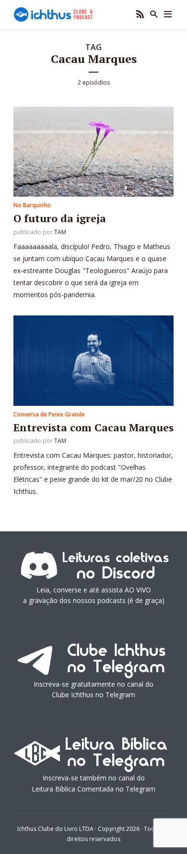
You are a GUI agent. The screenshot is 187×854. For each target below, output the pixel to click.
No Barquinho (32, 205)
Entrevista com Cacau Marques (93, 427)
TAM (60, 232)
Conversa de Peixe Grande (49, 414)
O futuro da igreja (59, 218)
